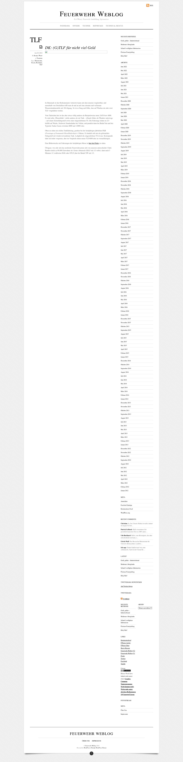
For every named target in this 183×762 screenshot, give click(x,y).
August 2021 (125, 82)
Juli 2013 (123, 422)
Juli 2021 (123, 86)
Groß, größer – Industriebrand (130, 41)
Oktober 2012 (125, 456)
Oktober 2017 (125, 235)
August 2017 (125, 242)
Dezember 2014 (126, 361)
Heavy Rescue (125, 648)
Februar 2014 (125, 395)
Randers (39, 63)
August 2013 (125, 418)
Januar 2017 (124, 269)
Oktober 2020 (125, 105)
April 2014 (124, 387)
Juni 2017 (124, 250)
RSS (151, 5)
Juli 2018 (123, 200)
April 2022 (124, 74)
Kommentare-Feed (127, 509)
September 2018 (126, 193)
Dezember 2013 (126, 403)
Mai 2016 (124, 300)
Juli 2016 (123, 292)
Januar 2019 (124, 177)
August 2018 (125, 196)
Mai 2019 (124, 162)
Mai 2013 (124, 429)
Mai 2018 (124, 208)
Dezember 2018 (126, 181)
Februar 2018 (125, 219)
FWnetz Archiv (126, 643)
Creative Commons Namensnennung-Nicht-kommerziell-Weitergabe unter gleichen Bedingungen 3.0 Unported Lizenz (128, 687)
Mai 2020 (124, 120)
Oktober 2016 (125, 280)
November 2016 (126, 277)
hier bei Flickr (94, 143)
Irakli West (38, 55)
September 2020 (126, 109)
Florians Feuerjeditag (127, 52)
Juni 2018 (124, 204)
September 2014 (126, 368)
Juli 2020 (123, 112)
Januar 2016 (124, 315)
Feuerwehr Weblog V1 (128, 653)
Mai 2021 (124, 93)
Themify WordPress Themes (98, 748)
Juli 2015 (123, 338)
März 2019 (124, 170)
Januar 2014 (124, 399)
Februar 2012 (125, 487)
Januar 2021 (124, 97)
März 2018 (124, 216)
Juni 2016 (124, 296)
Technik (86, 26)
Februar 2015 (125, 353)
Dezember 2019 (126, 135)
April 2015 (124, 349)
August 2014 (125, 372)
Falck (33, 63)
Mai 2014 (124, 384)
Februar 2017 (125, 265)
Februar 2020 (125, 128)
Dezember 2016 (126, 273)
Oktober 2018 (125, 189)
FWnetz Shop (125, 645)
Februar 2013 (125, 441)
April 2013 (124, 433)
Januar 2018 (124, 223)
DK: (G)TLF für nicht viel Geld (70, 47)
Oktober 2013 (125, 410)
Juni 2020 (124, 116)
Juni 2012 (124, 471)
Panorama (65, 26)
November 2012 (126, 452)
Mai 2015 (124, 345)
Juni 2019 (124, 158)
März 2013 (124, 437)
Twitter (123, 659)
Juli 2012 (123, 468)
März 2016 (124, 307)
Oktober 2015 (125, 326)
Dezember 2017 (126, 227)
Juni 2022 (124, 67)
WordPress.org (125, 513)
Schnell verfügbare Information (130, 48)
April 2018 (124, 212)
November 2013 (126, 406)
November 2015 (126, 322)
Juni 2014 (124, 380)
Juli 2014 (123, 376)
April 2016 (124, 303)
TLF (40, 65)
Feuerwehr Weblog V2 (128, 651)
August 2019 (125, 151)
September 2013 (126, 414)
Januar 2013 (124, 445)
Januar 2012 (124, 491)
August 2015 (125, 334)
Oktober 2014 (125, 364)
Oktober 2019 (125, 143)
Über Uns (124, 710)
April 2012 (124, 479)
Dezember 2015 (126, 319)
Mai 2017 (124, 254)
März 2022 (124, 78)
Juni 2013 (124, 426)
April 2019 (124, 166)
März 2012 (124, 483)
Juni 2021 (124, 90)
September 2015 (126, 330)
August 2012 (125, 464)
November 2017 (126, 231)
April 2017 (124, 258)
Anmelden (124, 501)
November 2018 (126, 185)
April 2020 (124, 124)
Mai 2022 (124, 70)
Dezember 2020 (126, 101)
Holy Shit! (124, 56)
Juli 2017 (123, 246)
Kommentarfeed (126, 640)
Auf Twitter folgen (126, 586)
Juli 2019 (123, 154)
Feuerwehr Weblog (91, 13)
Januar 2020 (124, 132)
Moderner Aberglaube (128, 44)
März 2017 (124, 261)
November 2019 (126, 139)
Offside (76, 26)
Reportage (98, 26)
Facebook (124, 661)
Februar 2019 (125, 174)
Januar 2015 (124, 357)
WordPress (87, 748)
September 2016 (126, 284)
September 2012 (126, 460)
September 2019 (126, 147)
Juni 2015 (124, 342)
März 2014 (124, 391)
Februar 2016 (125, 311)
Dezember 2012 (126, 449)
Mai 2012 (124, 475)
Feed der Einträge (126, 505)
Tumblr (123, 664)
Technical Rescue (114, 26)
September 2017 (126, 238)
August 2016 (125, 288)
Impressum (124, 714)
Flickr (123, 656)
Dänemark (38, 61)
